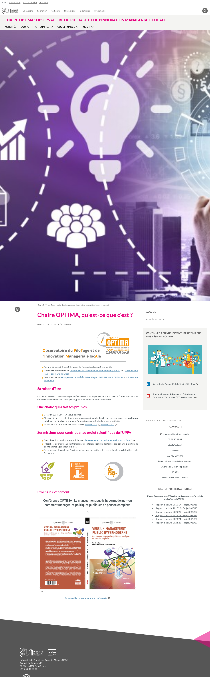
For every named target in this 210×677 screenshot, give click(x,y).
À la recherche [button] (30, 2)
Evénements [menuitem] (99, 11)
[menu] (51, 26)
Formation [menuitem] (42, 11)
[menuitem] (175, 319)
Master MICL (107, 424)
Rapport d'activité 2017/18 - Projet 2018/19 (176, 508)
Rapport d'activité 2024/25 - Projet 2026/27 (176, 522)
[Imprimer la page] (17, 309)
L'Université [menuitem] (28, 11)
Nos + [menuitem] (86, 26)
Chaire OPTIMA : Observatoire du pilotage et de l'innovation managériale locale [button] (85, 20)
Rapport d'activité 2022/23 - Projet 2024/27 (176, 515)
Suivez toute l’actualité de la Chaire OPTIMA (174, 384)
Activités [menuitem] (10, 26)
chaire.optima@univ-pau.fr (176, 434)
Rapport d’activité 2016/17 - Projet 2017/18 (176, 504)
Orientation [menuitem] (85, 11)
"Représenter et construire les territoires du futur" (108, 440)
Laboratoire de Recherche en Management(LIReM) (95, 370)
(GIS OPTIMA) (115, 377)
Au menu (43, 2)
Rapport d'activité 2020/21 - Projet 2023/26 (176, 512)
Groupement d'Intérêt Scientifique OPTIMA (84, 377)
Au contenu (14, 2)
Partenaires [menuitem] (41, 26)
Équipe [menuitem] (25, 26)
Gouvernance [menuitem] (66, 26)
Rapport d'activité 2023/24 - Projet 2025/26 (176, 519)
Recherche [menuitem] (55, 11)
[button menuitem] (205, 10)
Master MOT (91, 424)
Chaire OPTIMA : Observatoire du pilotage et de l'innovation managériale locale (69, 305)
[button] (34, 652)
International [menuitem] (70, 11)
